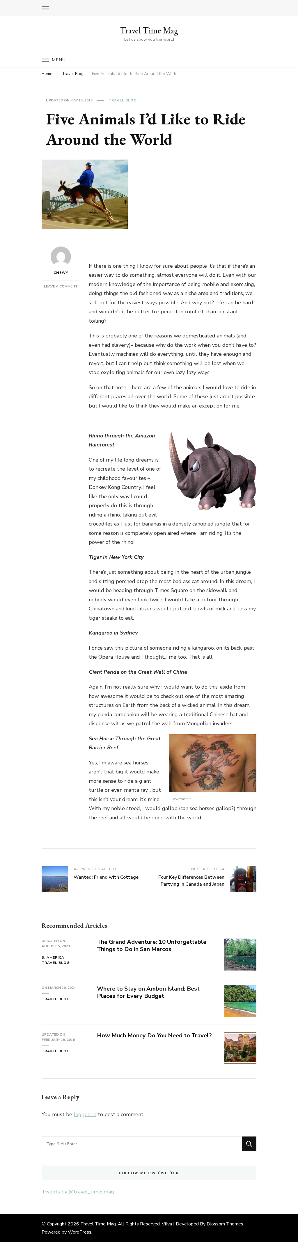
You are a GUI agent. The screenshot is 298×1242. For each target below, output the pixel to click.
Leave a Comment (61, 286)
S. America (53, 957)
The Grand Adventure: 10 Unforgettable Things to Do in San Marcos (151, 945)
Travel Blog (122, 100)
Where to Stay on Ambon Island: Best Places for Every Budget (148, 992)
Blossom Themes (225, 1224)
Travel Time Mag (149, 30)
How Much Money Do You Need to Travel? (154, 1035)
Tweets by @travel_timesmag (78, 1191)
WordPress (79, 1232)
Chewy (61, 272)
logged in (85, 1114)
